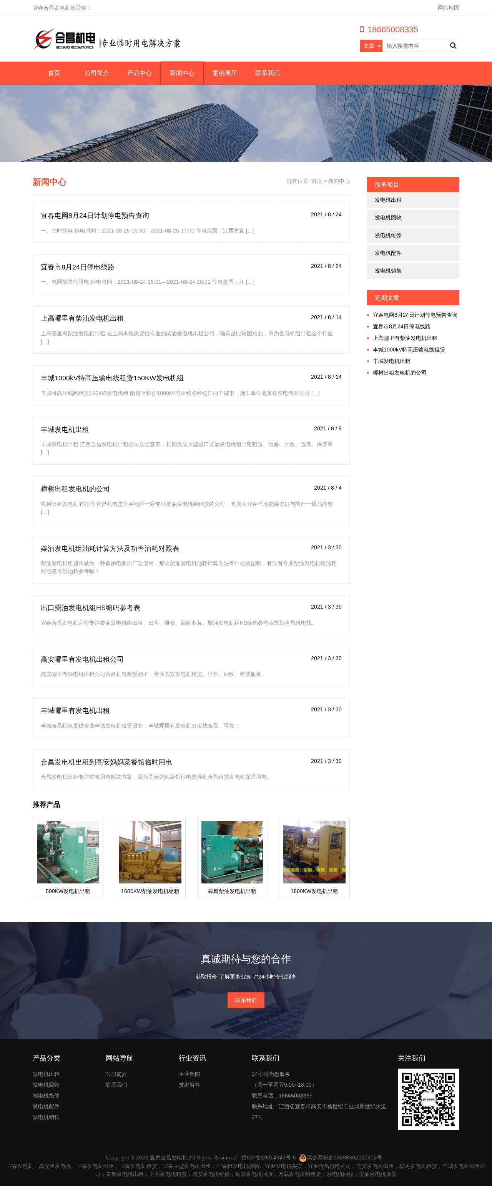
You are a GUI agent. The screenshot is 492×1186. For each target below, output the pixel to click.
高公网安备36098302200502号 (344, 1157)
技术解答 (189, 1085)
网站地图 (448, 8)
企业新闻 (189, 1074)
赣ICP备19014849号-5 (268, 1157)
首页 (54, 73)
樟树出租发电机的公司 (75, 489)
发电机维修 (388, 235)
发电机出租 (388, 200)
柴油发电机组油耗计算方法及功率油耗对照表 (110, 548)
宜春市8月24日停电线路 (78, 267)
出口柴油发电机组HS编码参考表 (90, 608)
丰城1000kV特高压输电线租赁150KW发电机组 (112, 378)
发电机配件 (388, 253)
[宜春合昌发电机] (107, 38)
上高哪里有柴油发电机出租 (82, 318)
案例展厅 (225, 73)
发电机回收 (388, 217)
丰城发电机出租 (65, 429)
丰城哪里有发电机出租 (75, 710)
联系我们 (267, 73)
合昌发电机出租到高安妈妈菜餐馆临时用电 (106, 762)
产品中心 (139, 73)
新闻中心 (182, 73)
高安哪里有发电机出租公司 (82, 659)
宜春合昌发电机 (169, 1157)
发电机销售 (388, 271)
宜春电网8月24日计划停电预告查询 (95, 215)
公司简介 (97, 73)
